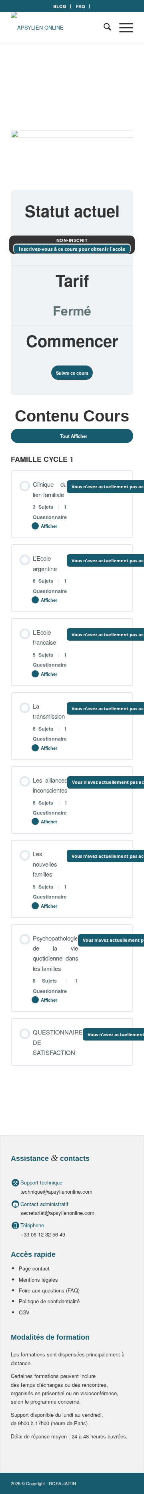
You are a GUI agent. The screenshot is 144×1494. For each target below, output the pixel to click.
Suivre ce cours (72, 373)
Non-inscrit (72, 240)
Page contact (34, 1268)
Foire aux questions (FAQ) (49, 1290)
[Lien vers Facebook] (115, 1483)
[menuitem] (60, 6)
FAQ (80, 6)
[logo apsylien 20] (60, 28)
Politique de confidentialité (49, 1301)
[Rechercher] (103, 28)
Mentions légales (38, 1279)
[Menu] (122, 28)
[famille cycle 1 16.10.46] (72, 155)
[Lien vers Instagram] (127, 1483)
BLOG (59, 6)
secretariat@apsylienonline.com (57, 1212)
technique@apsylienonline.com (56, 1191)
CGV (24, 1312)
